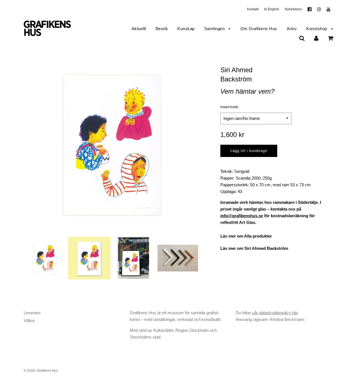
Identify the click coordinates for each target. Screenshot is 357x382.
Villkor (29, 320)
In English (271, 9)
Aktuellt (139, 28)
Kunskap (186, 28)
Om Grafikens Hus (258, 28)
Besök (162, 28)
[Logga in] (316, 38)
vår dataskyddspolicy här (274, 312)
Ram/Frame (229, 107)
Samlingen (215, 28)
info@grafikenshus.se (241, 215)
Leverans (32, 312)
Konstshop (317, 28)
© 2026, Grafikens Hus (41, 371)
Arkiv (292, 28)
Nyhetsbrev (293, 9)
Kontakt (253, 9)
